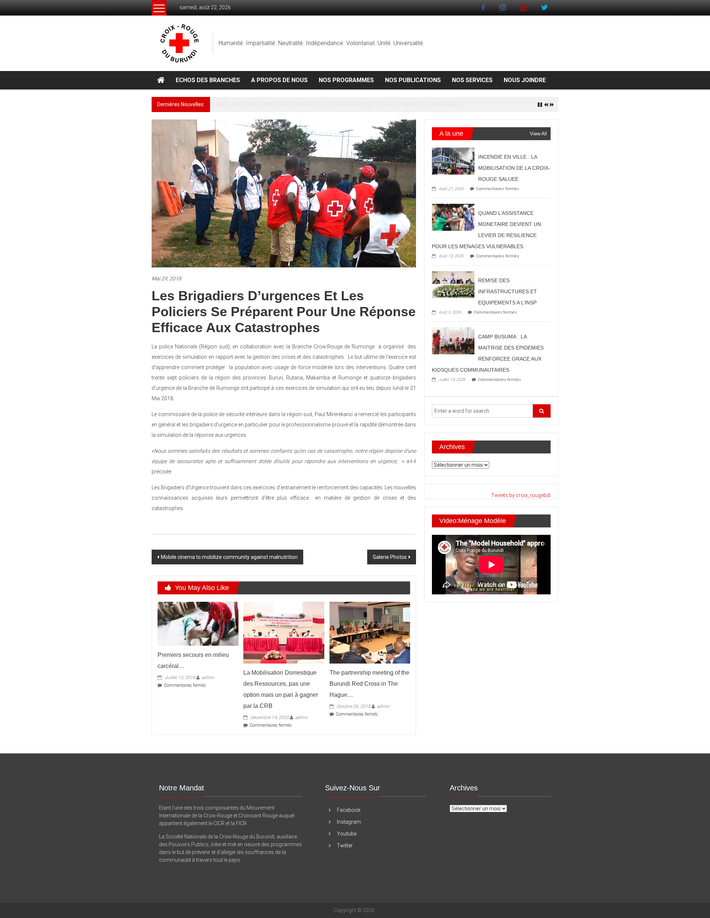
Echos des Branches (208, 80)
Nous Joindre (525, 80)
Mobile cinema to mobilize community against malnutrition (229, 557)
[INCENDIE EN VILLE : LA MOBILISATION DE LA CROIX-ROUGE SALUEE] (453, 160)
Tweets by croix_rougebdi (521, 495)
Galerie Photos (390, 557)
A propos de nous (279, 80)
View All (538, 133)
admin (208, 677)
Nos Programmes (346, 80)
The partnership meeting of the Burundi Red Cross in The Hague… (369, 683)
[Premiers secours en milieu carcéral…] (198, 623)
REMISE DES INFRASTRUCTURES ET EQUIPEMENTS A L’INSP (281, 104)
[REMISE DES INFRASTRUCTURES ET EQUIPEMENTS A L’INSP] (453, 284)
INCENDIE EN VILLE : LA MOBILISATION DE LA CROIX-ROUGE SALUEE (514, 168)
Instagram (349, 822)
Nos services (472, 80)
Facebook (349, 810)
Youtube (346, 834)
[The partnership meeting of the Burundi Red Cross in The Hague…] (369, 632)
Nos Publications (413, 80)
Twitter (345, 845)
